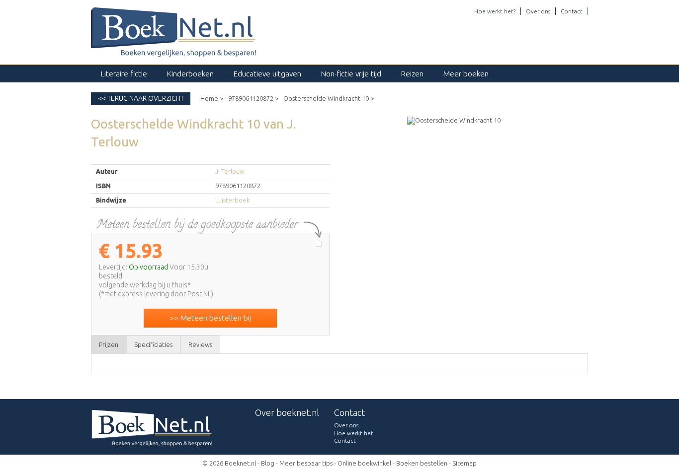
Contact (572, 11)
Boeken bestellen (421, 463)
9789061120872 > (253, 98)
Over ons (538, 11)
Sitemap (464, 463)
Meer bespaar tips (306, 463)
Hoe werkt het (353, 433)
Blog (267, 463)
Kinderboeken (190, 73)
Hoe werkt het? (494, 11)
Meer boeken (466, 73)
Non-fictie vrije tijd (351, 73)
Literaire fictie (124, 73)
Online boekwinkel (364, 463)
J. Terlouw (230, 171)
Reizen (412, 73)
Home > (211, 98)
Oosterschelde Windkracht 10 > (328, 98)
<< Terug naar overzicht (141, 98)
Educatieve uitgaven (267, 73)
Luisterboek (232, 200)
